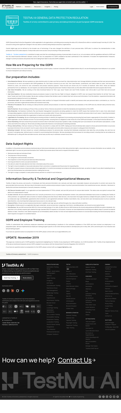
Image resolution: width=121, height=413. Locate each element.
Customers (108, 276)
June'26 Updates (110, 329)
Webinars (88, 289)
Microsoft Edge (70, 288)
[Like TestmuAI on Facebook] (100, 397)
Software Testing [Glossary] (91, 294)
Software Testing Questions (91, 301)
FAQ (87, 291)
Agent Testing (51, 278)
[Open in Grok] (17, 290)
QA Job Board (89, 298)
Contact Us (108, 316)
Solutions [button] (28, 7)
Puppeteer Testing (71, 325)
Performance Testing (53, 300)
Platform (18, 7)
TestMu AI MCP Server (92, 348)
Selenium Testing (71, 315)
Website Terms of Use (111, 311)
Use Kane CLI (89, 328)
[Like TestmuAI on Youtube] (110, 397)
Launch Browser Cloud (92, 331)
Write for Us (108, 296)
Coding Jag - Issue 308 (111, 327)
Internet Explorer (71, 279)
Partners (107, 288)
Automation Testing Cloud (52, 268)
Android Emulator (71, 303)
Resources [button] (37, 7)
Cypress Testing (71, 320)
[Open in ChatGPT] (3, 290)
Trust (106, 308)
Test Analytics (51, 329)
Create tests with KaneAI (91, 325)
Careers (107, 274)
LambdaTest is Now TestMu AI (111, 268)
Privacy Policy (109, 303)
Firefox (68, 281)
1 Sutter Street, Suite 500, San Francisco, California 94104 (10, 323)
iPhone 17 (69, 271)
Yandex (68, 293)
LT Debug (49, 305)
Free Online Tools (91, 305)
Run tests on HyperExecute (90, 334)
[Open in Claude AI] (12, 290)
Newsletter (89, 286)
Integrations (50, 327)
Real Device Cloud (52, 288)
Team (106, 313)
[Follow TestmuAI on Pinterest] (117, 397)
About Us (108, 271)
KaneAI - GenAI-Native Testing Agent (53, 272)
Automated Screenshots (50, 311)
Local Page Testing (52, 308)
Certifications (90, 284)
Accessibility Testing (53, 317)
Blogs (87, 281)
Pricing (56, 7)
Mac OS (68, 296)
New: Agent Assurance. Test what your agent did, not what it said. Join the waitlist (59, 2)
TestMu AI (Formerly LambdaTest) (16, 254)
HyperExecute (51, 298)
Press (106, 279)
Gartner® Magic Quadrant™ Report (110, 323)
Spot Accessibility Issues (91, 342)
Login (91, 7)
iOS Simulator (70, 301)
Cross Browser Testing (53, 285)
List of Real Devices (72, 276)
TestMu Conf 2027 (91, 279)
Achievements (109, 281)
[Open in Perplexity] (8, 290)
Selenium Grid (70, 318)
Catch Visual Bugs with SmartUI (92, 338)
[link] (8, 6)
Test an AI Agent (90, 321)
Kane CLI (49, 275)
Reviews (107, 284)
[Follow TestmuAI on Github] (114, 397)
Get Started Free (113, 7)
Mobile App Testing (52, 293)
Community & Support (111, 286)
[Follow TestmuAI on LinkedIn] (107, 397)
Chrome (68, 284)
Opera (68, 291)
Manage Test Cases (92, 346)
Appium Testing (90, 267)
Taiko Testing (70, 328)
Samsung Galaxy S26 (72, 267)
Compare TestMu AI (52, 334)
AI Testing (50, 295)
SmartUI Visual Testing (53, 324)
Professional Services (53, 332)
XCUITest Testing (91, 272)
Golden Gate (70, 308)
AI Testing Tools (90, 310)
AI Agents (47, 7)
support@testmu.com (65, 247)
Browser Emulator (71, 306)
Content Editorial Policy (112, 293)
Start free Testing (10, 278)
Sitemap (88, 312)
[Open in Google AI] (23, 290)
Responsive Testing (53, 319)
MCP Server (50, 283)
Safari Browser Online (72, 286)
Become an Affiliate (110, 298)
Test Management (52, 290)
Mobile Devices (70, 298)
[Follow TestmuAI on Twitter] (103, 397)
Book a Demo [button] (100, 7)
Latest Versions (90, 307)
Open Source (109, 291)
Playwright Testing (71, 323)
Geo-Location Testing (53, 314)
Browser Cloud (51, 303)
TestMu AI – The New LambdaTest (16, 54)
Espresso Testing (91, 269)
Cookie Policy (109, 306)
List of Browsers (71, 274)
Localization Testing (53, 322)
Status (87, 314)
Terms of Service (110, 301)
